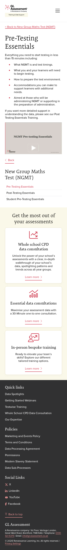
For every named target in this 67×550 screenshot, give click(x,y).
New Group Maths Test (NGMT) (36, 27)
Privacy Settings (13, 543)
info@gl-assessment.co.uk (35, 535)
